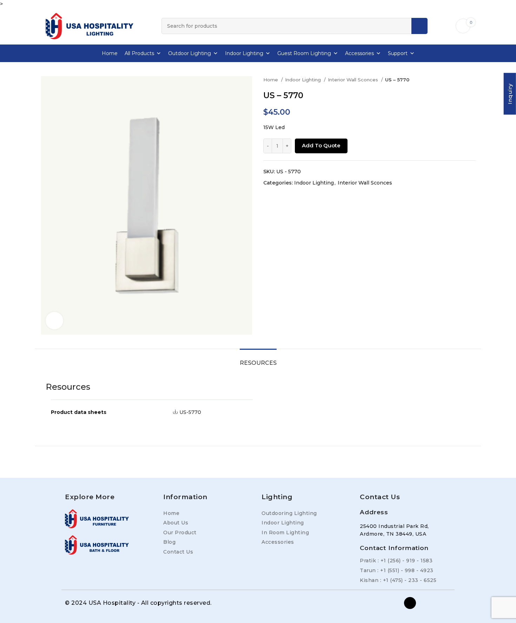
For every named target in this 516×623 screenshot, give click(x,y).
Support (398, 53)
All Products (139, 53)
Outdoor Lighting (189, 53)
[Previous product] (458, 79)
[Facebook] (410, 603)
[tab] (258, 359)
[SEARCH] (419, 26)
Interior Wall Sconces (353, 79)
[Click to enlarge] (54, 320)
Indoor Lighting (244, 53)
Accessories (359, 53)
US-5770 (190, 412)
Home (110, 53)
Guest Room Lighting (304, 53)
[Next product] (472, 79)
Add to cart (319, 145)
